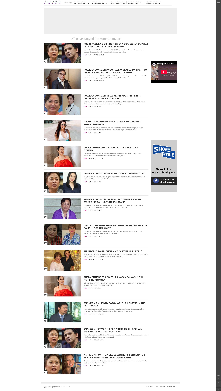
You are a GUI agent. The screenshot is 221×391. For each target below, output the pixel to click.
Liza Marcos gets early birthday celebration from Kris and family (153, 3)
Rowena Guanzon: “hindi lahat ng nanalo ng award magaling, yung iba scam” (112, 200)
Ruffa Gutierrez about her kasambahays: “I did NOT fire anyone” (113, 278)
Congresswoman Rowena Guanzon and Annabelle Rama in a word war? (116, 226)
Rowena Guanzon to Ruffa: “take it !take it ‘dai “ (114, 173)
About (175, 386)
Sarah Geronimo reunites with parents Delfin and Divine (99, 3)
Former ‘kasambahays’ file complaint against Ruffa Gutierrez (112, 123)
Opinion (169, 386)
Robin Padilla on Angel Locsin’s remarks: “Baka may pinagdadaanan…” (117, 3)
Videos (156, 386)
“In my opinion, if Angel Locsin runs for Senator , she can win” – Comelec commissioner (115, 356)
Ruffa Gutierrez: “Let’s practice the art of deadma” (111, 149)
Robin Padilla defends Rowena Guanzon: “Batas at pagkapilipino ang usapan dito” (116, 45)
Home (147, 386)
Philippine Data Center (50, 387)
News (151, 386)
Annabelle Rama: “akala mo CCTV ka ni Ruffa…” (113, 251)
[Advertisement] (110, 21)
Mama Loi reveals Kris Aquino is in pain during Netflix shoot (135, 3)
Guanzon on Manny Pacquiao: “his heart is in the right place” (114, 304)
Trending (162, 386)
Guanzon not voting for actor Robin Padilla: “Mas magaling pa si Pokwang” (113, 330)
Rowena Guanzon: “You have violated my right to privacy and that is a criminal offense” (115, 71)
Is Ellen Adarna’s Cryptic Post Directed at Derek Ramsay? (81, 3)
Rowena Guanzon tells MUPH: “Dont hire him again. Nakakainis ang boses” (112, 97)
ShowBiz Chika (56, 386)
